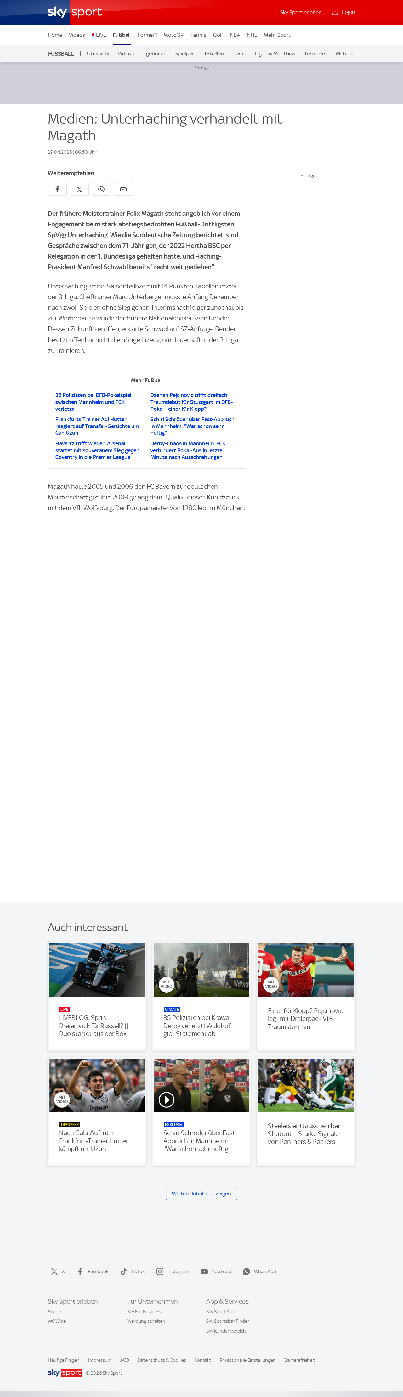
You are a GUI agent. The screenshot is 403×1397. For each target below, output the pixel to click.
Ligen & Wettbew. (276, 53)
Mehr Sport (277, 35)
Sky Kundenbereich (226, 1331)
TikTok (138, 1271)
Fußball (122, 35)
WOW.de (57, 1321)
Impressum (100, 1360)
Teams (239, 53)
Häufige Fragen (64, 1360)
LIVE (101, 35)
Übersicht (98, 53)
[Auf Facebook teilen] (57, 189)
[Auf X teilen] (79, 189)
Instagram (178, 1271)
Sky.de (54, 1312)
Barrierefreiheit (299, 1360)
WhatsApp (265, 1271)
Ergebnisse (154, 53)
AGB (124, 1360)
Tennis (198, 35)
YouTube (221, 1271)
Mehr (342, 53)
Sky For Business (144, 1312)
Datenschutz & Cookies (162, 1360)
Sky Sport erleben (301, 12)
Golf (218, 35)
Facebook (98, 1271)
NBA (235, 35)
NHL (252, 35)
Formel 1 (147, 35)
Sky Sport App (220, 1312)
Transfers (315, 53)
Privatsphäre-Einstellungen (248, 1360)
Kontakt (203, 1360)
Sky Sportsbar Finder (227, 1321)
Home (55, 35)
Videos (77, 35)
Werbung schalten (146, 1321)
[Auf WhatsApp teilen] (101, 189)
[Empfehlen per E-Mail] (123, 189)
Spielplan (185, 53)
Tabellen (214, 53)
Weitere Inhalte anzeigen (201, 1193)
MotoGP (174, 35)
